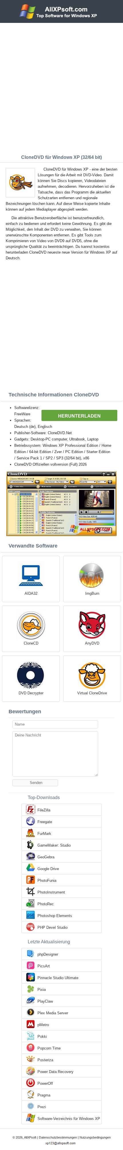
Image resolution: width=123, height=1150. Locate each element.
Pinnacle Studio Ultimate (57, 978)
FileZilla (43, 810)
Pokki (42, 1036)
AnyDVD (92, 643)
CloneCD (31, 643)
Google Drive (48, 869)
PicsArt (43, 966)
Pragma (43, 1095)
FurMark (44, 833)
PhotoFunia (46, 880)
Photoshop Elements (54, 916)
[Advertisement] (61, 87)
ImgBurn (92, 593)
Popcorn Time (49, 1048)
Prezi (41, 1107)
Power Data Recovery (55, 1072)
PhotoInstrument (51, 892)
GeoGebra (45, 857)
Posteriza (45, 1060)
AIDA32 (31, 593)
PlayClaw (45, 1001)
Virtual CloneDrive (92, 693)
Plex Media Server (52, 1013)
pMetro (43, 1025)
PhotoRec (45, 904)
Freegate (44, 822)
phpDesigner (47, 954)
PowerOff (45, 1083)
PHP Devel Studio (52, 927)
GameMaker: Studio (54, 845)
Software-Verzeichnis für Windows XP (68, 1119)
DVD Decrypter (31, 693)
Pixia (41, 989)
